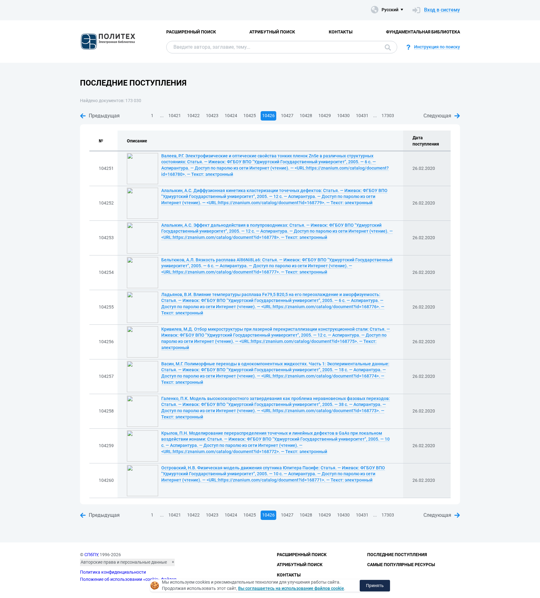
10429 (324, 115)
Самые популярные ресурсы (401, 564)
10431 (362, 115)
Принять (375, 585)
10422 (193, 115)
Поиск (386, 47)
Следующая (437, 116)
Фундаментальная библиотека (423, 31)
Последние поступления (397, 554)
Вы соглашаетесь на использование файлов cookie (291, 588)
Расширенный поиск (191, 31)
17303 (388, 115)
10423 (212, 115)
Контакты (340, 31)
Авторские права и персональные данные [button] (124, 562)
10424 (231, 115)
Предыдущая (104, 116)
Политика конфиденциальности (113, 572)
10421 (174, 115)
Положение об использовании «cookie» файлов (128, 579)
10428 (306, 115)
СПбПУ (91, 554)
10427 (287, 115)
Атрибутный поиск (272, 31)
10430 (343, 115)
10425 (249, 115)
